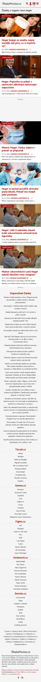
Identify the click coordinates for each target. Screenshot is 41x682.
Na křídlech (20, 619)
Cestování (32, 631)
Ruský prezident (20, 469)
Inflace (20, 453)
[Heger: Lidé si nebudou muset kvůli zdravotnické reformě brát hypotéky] (20, 215)
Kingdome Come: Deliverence (20, 517)
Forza (20, 505)
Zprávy (14, 631)
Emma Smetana (20, 586)
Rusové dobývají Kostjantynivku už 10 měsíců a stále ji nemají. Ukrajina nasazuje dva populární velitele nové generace (20, 433)
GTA (20, 499)
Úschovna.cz (32, 636)
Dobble (20, 610)
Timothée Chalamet (20, 589)
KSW (20, 538)
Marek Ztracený (20, 580)
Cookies (16, 670)
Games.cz (20, 485)
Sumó (20, 544)
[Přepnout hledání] (27, 3)
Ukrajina (20, 456)
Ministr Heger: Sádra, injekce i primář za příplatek (18, 149)
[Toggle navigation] (37, 3)
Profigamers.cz (19, 634)
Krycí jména (20, 616)
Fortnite (20, 508)
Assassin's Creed (20, 492)
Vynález (20, 481)
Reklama (4, 670)
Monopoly (20, 607)
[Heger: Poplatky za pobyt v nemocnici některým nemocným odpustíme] (20, 66)
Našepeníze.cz (19, 642)
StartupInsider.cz (20, 644)
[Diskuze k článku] (30, 49)
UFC (20, 525)
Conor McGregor (20, 553)
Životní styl (6, 16)
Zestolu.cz (20, 593)
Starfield (20, 495)
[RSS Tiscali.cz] (22, 677)
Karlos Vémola (20, 547)
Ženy (25, 631)
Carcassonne (20, 597)
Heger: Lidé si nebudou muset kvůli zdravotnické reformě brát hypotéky (19, 233)
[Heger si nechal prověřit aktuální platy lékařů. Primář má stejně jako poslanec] (20, 173)
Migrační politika (20, 462)
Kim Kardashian (20, 574)
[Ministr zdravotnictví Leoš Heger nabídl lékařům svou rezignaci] (20, 256)
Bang (20, 600)
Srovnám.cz (30, 642)
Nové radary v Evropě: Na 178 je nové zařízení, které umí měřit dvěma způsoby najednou (20, 424)
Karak (20, 622)
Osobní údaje (24, 670)
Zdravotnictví (7, 57)
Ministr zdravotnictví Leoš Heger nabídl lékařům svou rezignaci (20, 273)
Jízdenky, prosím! (20, 625)
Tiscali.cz (20, 449)
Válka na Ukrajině (20, 459)
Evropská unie (21, 475)
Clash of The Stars (20, 532)
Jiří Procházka (20, 550)
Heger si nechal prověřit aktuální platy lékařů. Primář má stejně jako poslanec (20, 191)
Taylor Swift (20, 583)
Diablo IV (20, 502)
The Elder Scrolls (20, 514)
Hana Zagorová (20, 567)
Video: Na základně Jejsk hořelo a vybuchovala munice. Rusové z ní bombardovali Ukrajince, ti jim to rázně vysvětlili (20, 410)
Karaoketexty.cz (20, 636)
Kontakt (36, 670)
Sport (20, 631)
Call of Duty (20, 511)
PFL (20, 535)
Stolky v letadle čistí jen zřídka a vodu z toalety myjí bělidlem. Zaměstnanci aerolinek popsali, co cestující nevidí (20, 392)
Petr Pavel (20, 564)
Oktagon (20, 528)
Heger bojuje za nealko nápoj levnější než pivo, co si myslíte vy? (18, 43)
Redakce (10, 670)
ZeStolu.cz (30, 634)
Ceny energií (20, 472)
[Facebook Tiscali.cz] (18, 677)
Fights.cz (21, 521)
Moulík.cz (15, 639)
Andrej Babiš (20, 561)
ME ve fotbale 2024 (20, 466)
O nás (18, 674)
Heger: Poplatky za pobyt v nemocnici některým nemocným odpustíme (19, 84)
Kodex (31, 670)
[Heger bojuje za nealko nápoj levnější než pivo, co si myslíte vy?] (20, 25)
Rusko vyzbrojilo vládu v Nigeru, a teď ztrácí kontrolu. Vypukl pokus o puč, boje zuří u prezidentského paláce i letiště (20, 383)
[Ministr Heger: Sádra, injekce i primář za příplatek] (20, 132)
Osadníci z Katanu (20, 603)
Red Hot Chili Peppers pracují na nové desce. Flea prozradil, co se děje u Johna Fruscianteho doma (20, 339)
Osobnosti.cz (20, 557)
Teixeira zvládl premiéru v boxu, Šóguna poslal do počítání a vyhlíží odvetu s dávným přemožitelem (21, 300)
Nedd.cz (8, 639)
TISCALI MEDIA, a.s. (21, 672)
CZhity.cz (9, 642)
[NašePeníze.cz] (11, 3)
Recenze (20, 489)
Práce (4, 164)
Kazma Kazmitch (20, 570)
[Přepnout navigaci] (30, 3)
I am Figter (21, 541)
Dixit (20, 613)
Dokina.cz (31, 639)
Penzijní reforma (20, 478)
